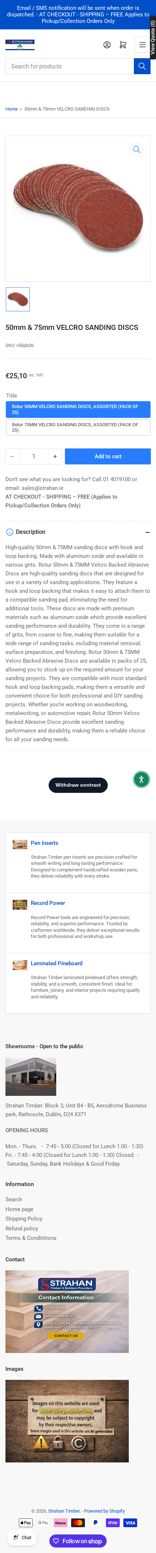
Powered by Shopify (104, 1511)
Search (13, 1199)
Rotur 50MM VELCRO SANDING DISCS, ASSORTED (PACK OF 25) (75, 409)
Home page (19, 1209)
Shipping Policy (23, 1218)
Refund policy (21, 1228)
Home (11, 109)
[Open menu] (143, 45)
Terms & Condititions (31, 1238)
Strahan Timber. (64, 1511)
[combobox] (78, 66)
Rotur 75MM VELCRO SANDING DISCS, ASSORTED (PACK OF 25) (75, 427)
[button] (141, 779)
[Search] (142, 66)
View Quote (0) (153, 37)
